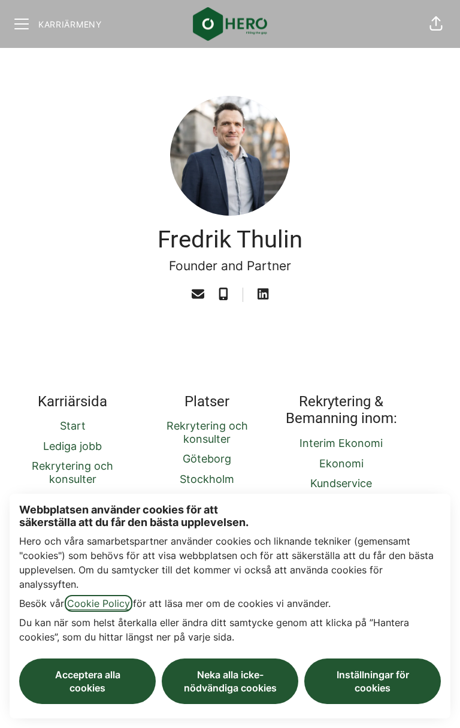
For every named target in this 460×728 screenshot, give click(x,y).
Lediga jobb (72, 446)
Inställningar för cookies (373, 681)
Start (73, 425)
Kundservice (341, 483)
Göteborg (207, 458)
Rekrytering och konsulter (72, 472)
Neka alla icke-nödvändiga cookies (230, 681)
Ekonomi (341, 463)
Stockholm (207, 479)
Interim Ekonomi (341, 443)
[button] (436, 24)
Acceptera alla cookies (87, 681)
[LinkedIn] (263, 295)
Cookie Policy (98, 603)
